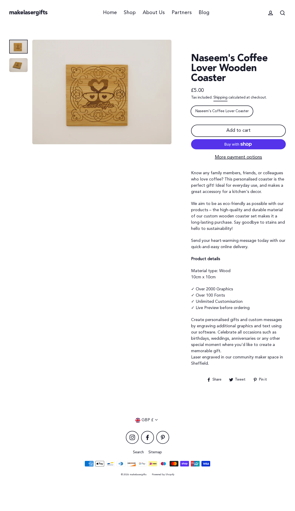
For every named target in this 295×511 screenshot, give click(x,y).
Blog (204, 12)
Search (138, 452)
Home (110, 12)
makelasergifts (28, 13)
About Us (154, 12)
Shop (130, 12)
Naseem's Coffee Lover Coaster (222, 111)
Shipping (220, 97)
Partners (182, 12)
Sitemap (155, 452)
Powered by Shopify (163, 474)
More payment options (238, 157)
